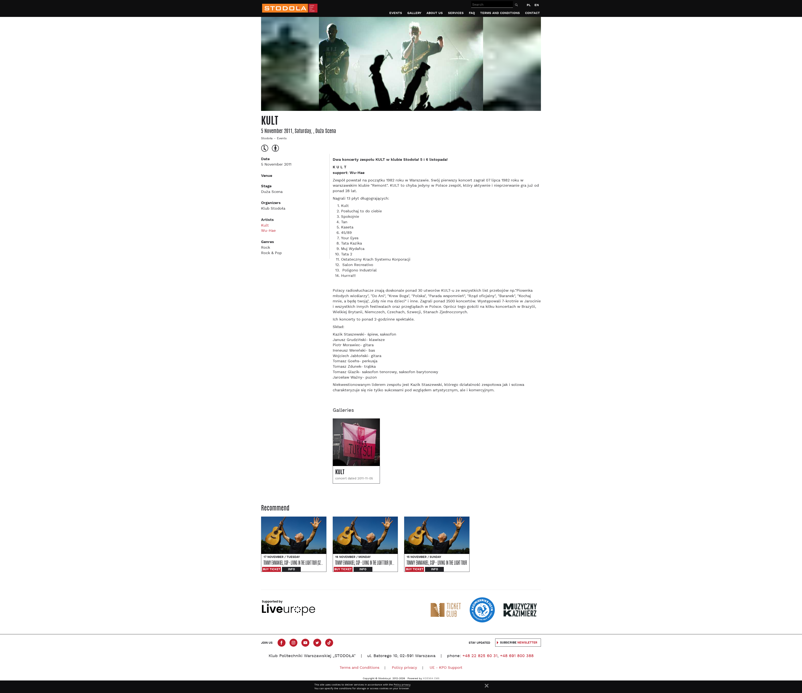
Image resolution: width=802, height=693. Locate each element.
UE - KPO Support (446, 667)
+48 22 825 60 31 (479, 656)
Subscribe (518, 643)
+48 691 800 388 (517, 656)
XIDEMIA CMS (431, 678)
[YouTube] (305, 643)
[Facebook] (282, 643)
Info (291, 569)
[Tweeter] (317, 643)
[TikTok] (329, 643)
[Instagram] (293, 643)
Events (395, 13)
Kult (265, 225)
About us (434, 13)
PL (529, 5)
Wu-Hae (268, 230)
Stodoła (267, 139)
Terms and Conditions (500, 13)
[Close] (487, 686)
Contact (532, 13)
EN (536, 5)
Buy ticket (271, 569)
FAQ (472, 13)
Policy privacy (404, 667)
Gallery (414, 13)
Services (456, 13)
